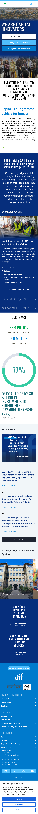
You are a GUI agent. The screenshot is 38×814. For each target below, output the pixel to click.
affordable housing (20, 256)
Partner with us (7, 712)
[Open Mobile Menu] (35, 3)
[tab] (19, 211)
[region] (19, 797)
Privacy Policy (19, 778)
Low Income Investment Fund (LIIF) (12, 695)
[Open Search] (30, 4)
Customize (19, 804)
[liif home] (4, 4)
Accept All (19, 799)
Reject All (19, 810)
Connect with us (7, 733)
